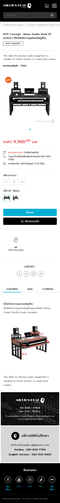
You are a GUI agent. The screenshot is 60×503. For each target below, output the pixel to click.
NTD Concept (13, 43)
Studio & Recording (13, 24)
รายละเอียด (12, 289)
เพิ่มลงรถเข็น (31, 221)
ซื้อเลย (30, 212)
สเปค (30, 289)
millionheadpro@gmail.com (30, 445)
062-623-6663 (41, 454)
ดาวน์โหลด (47, 289)
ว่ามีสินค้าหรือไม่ (23, 152)
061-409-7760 (36, 450)
